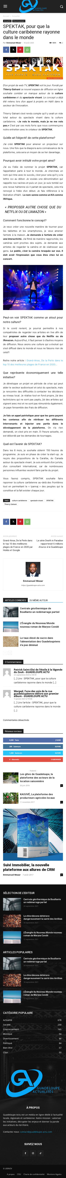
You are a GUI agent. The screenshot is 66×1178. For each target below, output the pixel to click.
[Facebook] (6, 50)
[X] (13, 50)
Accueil (6, 16)
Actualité (16, 16)
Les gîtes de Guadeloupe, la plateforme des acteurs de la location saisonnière (37, 778)
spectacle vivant (36, 500)
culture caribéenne (19, 500)
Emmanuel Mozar (13, 43)
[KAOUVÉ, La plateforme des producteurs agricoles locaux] (10, 798)
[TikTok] (41, 1153)
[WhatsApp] (27, 50)
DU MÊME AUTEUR (39, 600)
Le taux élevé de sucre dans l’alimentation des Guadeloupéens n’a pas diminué (40, 641)
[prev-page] (5, 653)
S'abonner (56, 759)
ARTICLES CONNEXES (15, 600)
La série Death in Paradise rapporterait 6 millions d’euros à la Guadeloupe (50, 543)
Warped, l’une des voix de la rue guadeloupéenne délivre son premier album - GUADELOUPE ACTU (36, 693)
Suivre (58, 746)
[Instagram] (33, 1153)
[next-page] (10, 653)
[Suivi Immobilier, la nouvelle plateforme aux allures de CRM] (33, 835)
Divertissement (18, 21)
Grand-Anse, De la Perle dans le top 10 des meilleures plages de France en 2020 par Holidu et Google (18, 545)
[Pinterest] (20, 50)
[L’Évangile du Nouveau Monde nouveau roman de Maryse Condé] (10, 626)
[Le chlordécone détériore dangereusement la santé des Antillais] (12, 921)
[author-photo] (33, 576)
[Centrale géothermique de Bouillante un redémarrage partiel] (10, 612)
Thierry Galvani (10, 504)
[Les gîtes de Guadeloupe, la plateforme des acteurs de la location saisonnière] (10, 778)
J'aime (58, 740)
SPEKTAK (49, 500)
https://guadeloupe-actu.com (33, 585)
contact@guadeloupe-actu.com (36, 1131)
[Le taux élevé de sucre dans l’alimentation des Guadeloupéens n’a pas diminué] (10, 641)
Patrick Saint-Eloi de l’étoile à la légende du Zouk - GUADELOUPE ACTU (38, 670)
